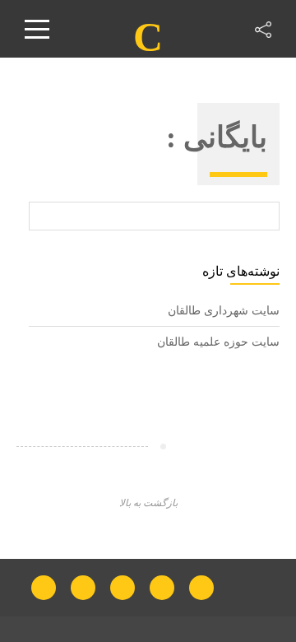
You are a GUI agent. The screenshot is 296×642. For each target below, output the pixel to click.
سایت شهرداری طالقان (224, 311)
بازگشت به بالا (148, 503)
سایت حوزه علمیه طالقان (218, 342)
